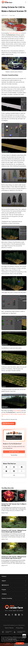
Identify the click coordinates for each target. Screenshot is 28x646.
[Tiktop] (21, 467)
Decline (8, 643)
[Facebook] (12, 615)
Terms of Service (9, 627)
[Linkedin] (9, 615)
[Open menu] (25, 2)
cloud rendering (17, 410)
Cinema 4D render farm (15, 33)
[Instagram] (6, 471)
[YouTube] (6, 615)
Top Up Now (14, 455)
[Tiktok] (15, 615)
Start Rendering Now (8, 423)
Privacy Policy (19, 627)
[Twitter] (22, 615)
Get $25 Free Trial (14, 451)
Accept (20, 643)
